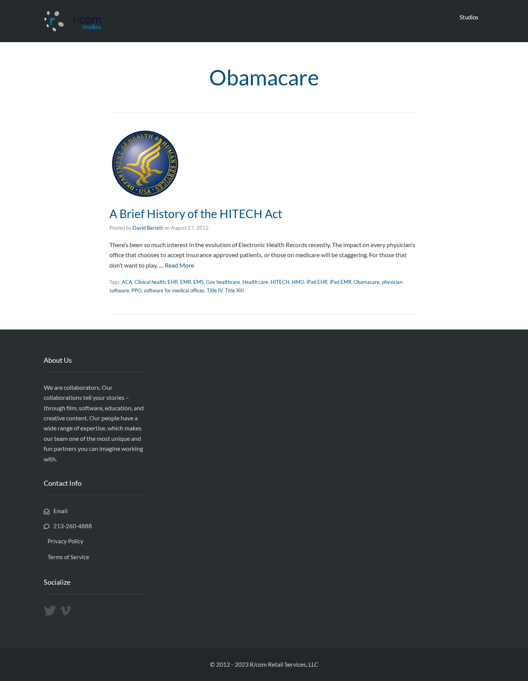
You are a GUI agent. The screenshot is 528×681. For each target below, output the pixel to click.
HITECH (280, 282)
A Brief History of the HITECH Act (195, 213)
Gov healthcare (223, 282)
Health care (255, 282)
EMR (185, 282)
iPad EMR (340, 282)
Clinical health (150, 282)
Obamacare (367, 282)
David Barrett (148, 228)
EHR (173, 282)
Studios (469, 17)
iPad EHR (317, 282)
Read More (179, 265)
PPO (136, 290)
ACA (127, 282)
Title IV (215, 290)
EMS (198, 282)
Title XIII (234, 290)
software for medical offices (174, 290)
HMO (298, 282)
